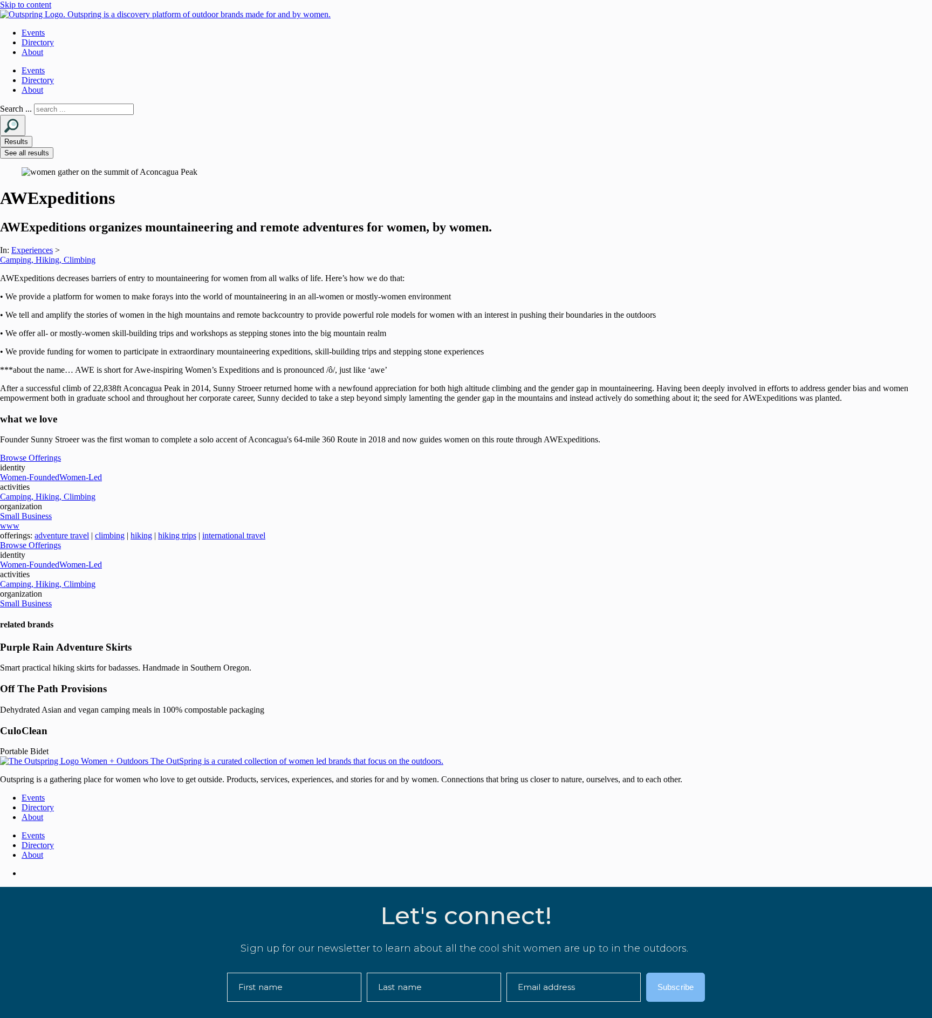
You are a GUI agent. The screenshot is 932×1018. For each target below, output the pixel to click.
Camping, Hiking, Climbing (47, 259)
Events (33, 32)
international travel (233, 535)
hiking (141, 535)
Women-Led (80, 477)
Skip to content (25, 4)
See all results (26, 153)
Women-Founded (29, 477)
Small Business (26, 516)
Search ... (16, 108)
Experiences (32, 250)
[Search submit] (12, 125)
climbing (110, 535)
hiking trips (177, 535)
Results (16, 142)
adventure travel (62, 535)
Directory (38, 42)
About (32, 52)
